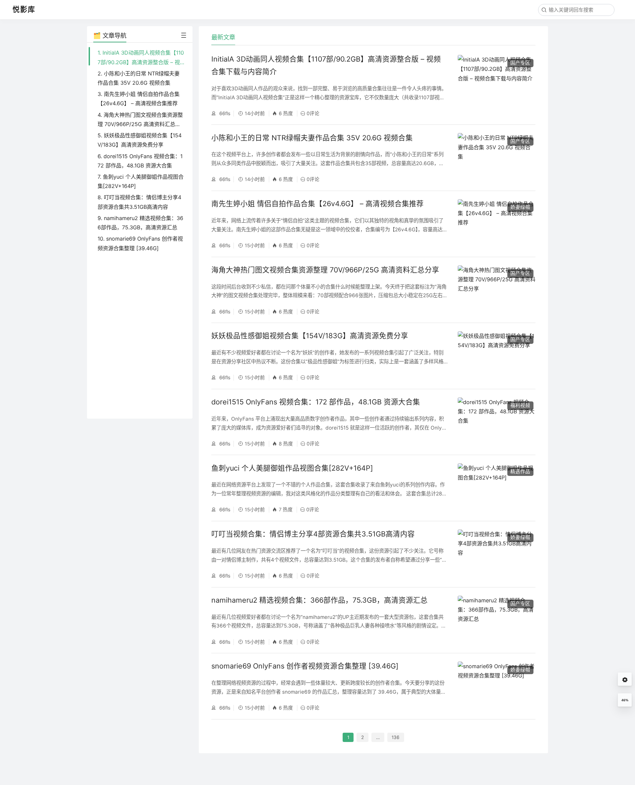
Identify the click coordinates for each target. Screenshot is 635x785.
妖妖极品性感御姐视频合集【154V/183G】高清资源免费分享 (309, 335)
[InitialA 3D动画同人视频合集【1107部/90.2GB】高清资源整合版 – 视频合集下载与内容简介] (496, 85)
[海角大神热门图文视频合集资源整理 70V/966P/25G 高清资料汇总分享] (496, 290)
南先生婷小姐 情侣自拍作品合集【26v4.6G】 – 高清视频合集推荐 (317, 203)
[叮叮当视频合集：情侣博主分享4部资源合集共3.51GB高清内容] (496, 554)
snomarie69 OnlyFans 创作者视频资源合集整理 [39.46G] (305, 666)
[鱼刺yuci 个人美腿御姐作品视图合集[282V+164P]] (496, 488)
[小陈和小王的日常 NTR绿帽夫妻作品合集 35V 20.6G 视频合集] (496, 157)
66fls (224, 113)
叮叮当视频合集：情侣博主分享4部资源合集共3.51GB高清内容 (313, 534)
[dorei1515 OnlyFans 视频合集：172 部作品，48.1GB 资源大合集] (496, 422)
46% (624, 700)
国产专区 (520, 63)
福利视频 (520, 405)
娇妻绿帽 (520, 207)
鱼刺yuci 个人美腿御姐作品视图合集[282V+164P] (292, 468)
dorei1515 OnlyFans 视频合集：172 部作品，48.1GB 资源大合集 (315, 401)
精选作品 (520, 472)
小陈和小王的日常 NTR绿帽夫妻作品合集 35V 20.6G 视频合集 (312, 137)
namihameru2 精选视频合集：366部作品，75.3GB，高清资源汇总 (319, 600)
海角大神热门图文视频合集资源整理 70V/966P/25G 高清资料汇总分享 (325, 269)
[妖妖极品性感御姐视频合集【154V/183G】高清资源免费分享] (496, 356)
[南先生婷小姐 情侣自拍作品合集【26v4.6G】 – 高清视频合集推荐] (496, 224)
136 (396, 737)
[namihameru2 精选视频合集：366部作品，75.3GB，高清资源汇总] (496, 620)
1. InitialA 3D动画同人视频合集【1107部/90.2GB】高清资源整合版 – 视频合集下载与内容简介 (141, 61)
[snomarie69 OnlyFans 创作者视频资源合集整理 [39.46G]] (496, 686)
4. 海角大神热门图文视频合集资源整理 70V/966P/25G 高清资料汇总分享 (140, 124)
